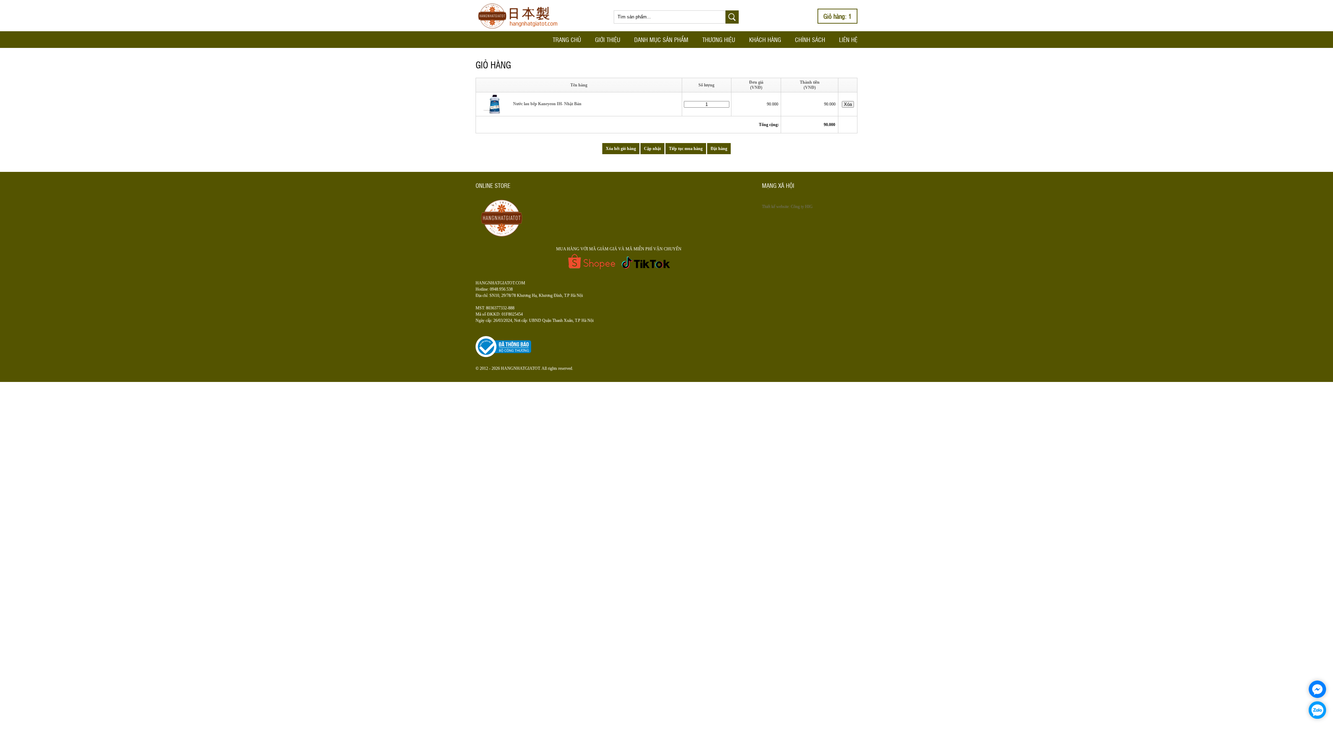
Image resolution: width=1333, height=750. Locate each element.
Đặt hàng (719, 148)
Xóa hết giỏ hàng (621, 148)
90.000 (773, 104)
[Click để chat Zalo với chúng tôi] (1317, 710)
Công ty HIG (802, 206)
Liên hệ (848, 39)
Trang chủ (567, 39)
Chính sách (810, 39)
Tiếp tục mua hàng (686, 148)
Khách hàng (765, 39)
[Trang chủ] (520, 29)
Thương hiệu (718, 39)
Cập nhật (652, 148)
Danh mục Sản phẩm (661, 39)
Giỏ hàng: (837, 16)
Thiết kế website (775, 206)
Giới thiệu (607, 39)
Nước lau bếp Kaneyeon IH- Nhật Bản (546, 103)
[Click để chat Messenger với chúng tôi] (1317, 689)
